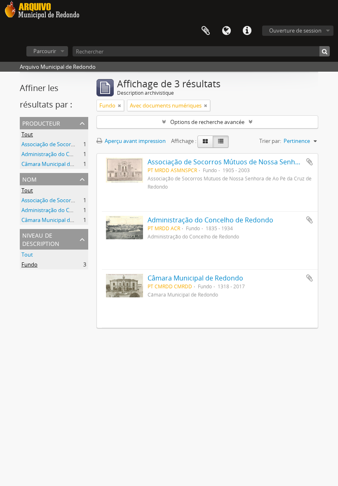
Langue (226, 31)
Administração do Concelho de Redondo (70, 154)
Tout (27, 134)
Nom (29, 178)
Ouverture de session (295, 30)
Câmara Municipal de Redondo (59, 164)
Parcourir (44, 51)
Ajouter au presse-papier (309, 162)
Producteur (41, 122)
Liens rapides (247, 31)
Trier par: (270, 141)
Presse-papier (205, 31)
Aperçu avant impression (134, 141)
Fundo (29, 264)
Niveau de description (40, 238)
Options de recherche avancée (207, 122)
